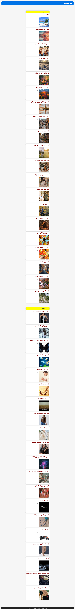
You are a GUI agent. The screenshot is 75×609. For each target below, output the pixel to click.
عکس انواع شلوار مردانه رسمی (41, 544)
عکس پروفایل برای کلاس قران (41, 515)
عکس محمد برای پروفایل (42, 384)
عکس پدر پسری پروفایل (43, 369)
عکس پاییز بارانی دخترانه (42, 218)
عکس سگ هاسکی (44, 428)
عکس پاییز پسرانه (44, 204)
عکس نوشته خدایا (44, 500)
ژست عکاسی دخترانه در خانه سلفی (40, 442)
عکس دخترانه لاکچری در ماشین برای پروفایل (37, 573)
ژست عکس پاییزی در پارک (42, 160)
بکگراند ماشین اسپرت (43, 559)
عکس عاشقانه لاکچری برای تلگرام (40, 457)
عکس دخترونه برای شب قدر (41, 588)
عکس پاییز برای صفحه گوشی (41, 247)
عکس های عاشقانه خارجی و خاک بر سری (38, 471)
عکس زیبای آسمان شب (43, 355)
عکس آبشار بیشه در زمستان (42, 291)
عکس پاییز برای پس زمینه (42, 276)
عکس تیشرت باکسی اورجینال (41, 413)
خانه (71, 3)
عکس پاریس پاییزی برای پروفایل (40, 116)
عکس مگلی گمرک (44, 529)
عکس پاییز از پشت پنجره (42, 87)
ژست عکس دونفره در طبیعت (41, 146)
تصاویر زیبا (46, 15)
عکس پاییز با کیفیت (44, 262)
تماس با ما (66, 3)
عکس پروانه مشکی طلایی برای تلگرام (39, 340)
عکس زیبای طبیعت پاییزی (42, 29)
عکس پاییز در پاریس (43, 131)
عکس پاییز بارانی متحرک (42, 233)
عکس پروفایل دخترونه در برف (41, 326)
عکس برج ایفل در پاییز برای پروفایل (40, 102)
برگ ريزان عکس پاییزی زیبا (42, 73)
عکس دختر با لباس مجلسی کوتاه (40, 311)
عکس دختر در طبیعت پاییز (42, 44)
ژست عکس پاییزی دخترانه (42, 175)
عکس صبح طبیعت (44, 58)
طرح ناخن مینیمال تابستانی (42, 486)
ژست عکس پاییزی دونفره (42, 189)
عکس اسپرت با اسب (43, 399)
